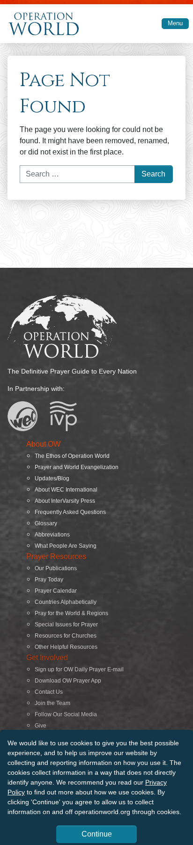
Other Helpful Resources (66, 647)
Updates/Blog (52, 478)
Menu (175, 23)
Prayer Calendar (56, 591)
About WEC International (66, 489)
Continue (97, 834)
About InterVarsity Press (65, 501)
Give (40, 725)
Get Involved (47, 657)
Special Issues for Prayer (66, 624)
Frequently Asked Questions (70, 512)
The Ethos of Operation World (72, 456)
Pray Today (49, 579)
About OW (43, 444)
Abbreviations (52, 534)
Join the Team (52, 703)
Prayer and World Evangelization (77, 467)
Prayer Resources (56, 556)
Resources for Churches (65, 635)
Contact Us (49, 692)
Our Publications (56, 568)
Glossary (46, 523)
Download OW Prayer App (68, 680)
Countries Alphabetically (65, 602)
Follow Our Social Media (66, 714)
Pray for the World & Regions (71, 613)
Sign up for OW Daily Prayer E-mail (79, 669)
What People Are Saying (65, 546)
